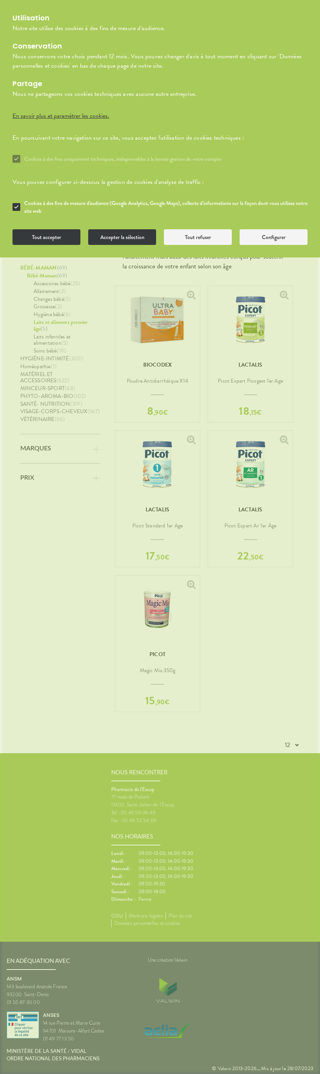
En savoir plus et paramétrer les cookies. (60, 116)
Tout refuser (198, 237)
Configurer (274, 237)
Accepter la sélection (122, 237)
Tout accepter (46, 237)
